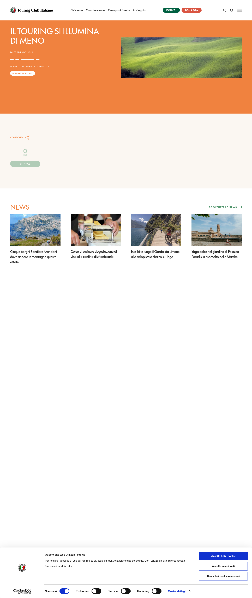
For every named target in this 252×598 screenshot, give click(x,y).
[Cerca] (231, 10)
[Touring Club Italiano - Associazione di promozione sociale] (31, 10)
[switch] (96, 591)
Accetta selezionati (223, 566)
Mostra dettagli (177, 591)
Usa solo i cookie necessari (223, 576)
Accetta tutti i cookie (223, 556)
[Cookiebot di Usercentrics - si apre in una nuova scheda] (22, 591)
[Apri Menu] (239, 10)
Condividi (16, 137)
